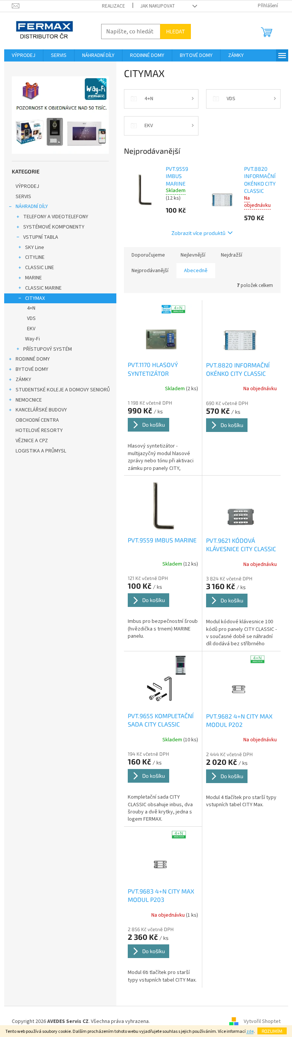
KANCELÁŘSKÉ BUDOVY (41, 410)
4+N (31, 308)
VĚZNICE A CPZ (32, 440)
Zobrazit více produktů (198, 233)
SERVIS (23, 196)
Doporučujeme (148, 255)
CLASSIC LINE (39, 267)
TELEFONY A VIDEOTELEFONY (55, 217)
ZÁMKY (23, 379)
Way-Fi (32, 339)
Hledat (175, 31)
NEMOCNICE (29, 400)
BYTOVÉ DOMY (32, 369)
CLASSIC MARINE (43, 288)
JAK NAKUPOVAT (157, 6)
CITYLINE (34, 257)
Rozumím (272, 1031)
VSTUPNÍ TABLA (40, 237)
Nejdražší (231, 255)
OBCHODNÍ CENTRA (37, 420)
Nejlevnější (193, 255)
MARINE (33, 278)
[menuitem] (23, 55)
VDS (31, 318)
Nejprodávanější (150, 270)
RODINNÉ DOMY (33, 359)
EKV (31, 329)
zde (250, 1031)
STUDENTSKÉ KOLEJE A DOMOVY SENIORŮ (63, 390)
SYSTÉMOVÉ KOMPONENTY (53, 227)
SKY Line (34, 247)
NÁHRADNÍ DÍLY (32, 206)
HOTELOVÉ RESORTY (39, 430)
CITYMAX (35, 298)
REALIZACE (113, 6)
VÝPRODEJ (27, 186)
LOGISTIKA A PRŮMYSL (41, 451)
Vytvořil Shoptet (262, 1021)
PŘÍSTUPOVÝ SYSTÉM (47, 349)
